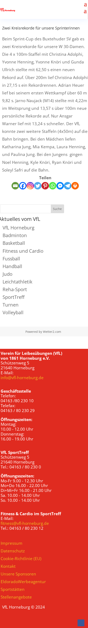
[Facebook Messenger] (60, 185)
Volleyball (13, 312)
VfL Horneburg (18, 227)
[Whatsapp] (52, 185)
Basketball (14, 243)
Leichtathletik (17, 281)
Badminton (15, 235)
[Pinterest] (45, 185)
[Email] (15, 185)
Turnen (11, 304)
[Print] (75, 185)
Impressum (11, 543)
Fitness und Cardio (23, 251)
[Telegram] (67, 185)
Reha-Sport (15, 289)
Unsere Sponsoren (18, 574)
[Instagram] (30, 185)
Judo (7, 274)
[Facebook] (22, 185)
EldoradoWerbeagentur (23, 581)
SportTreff (14, 297)
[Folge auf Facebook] (81, 622)
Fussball (11, 258)
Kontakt (8, 566)
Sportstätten (13, 589)
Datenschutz (13, 551)
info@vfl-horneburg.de (22, 377)
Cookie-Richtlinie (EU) (21, 558)
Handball (12, 266)
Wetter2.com (52, 332)
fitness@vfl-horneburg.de (25, 523)
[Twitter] (37, 185)
